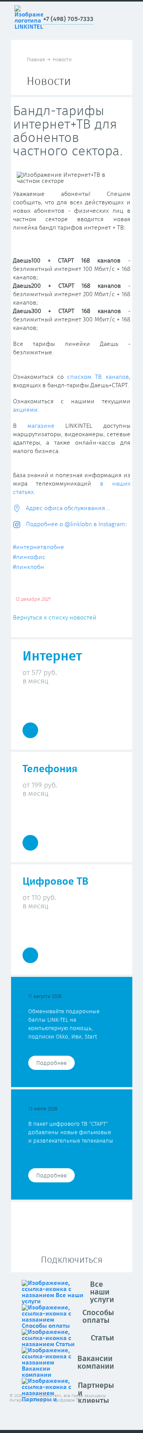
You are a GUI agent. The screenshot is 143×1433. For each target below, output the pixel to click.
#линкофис (29, 557)
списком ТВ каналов (98, 377)
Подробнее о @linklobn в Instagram (74, 524)
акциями (25, 410)
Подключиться (72, 1260)
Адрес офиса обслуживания (64, 508)
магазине (41, 426)
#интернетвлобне (38, 547)
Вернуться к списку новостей (54, 618)
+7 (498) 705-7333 (68, 19)
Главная (36, 59)
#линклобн (28, 567)
